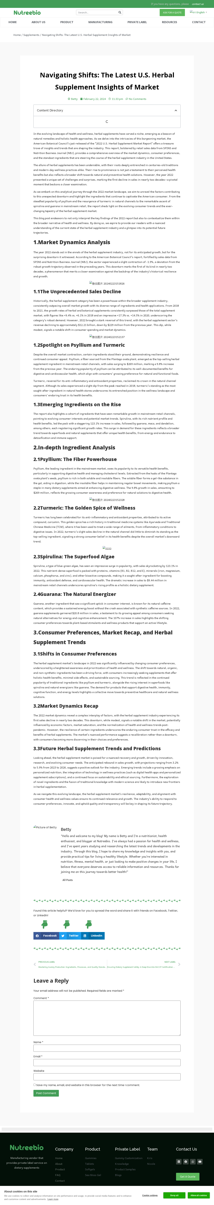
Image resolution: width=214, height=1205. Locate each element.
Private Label (127, 1149)
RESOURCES (169, 22)
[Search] (119, 12)
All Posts (68, 880)
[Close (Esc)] (210, 3)
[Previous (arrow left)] (6, 602)
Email (37, 1056)
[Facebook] (186, 1161)
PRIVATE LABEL (137, 22)
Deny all (174, 1195)
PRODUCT (66, 22)
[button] (176, 110)
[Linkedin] (179, 1161)
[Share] (203, 3)
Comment (41, 998)
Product (92, 1149)
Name (38, 1042)
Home (17, 35)
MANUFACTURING (100, 22)
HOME (13, 22)
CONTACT (199, 22)
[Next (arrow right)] (208, 602)
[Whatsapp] (193, 1161)
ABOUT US (38, 22)
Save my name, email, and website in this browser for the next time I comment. (88, 1085)
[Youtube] (200, 1161)
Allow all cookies (199, 1195)
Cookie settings (150, 1195)
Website (38, 1071)
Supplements (31, 35)
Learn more (52, 1199)
